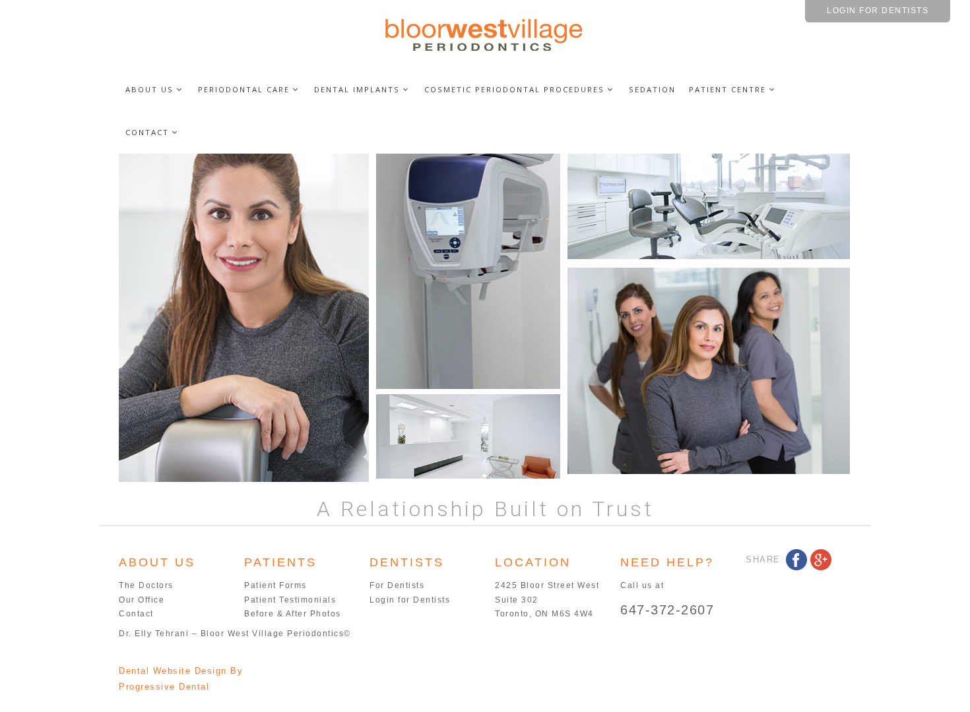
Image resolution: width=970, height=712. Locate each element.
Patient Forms (275, 585)
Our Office (141, 600)
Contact (136, 613)
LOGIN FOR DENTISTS (877, 10)
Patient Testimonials (290, 600)
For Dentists (397, 585)
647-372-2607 (667, 610)
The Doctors (146, 585)
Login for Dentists (410, 600)
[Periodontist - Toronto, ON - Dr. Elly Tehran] (485, 34)
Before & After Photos (292, 613)
